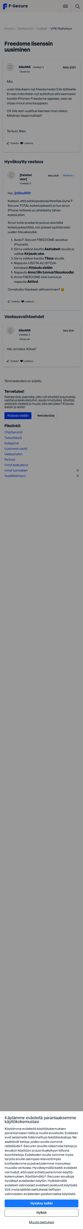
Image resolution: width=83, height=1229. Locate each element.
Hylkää (41, 1212)
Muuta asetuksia (41, 1222)
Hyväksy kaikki (41, 1203)
